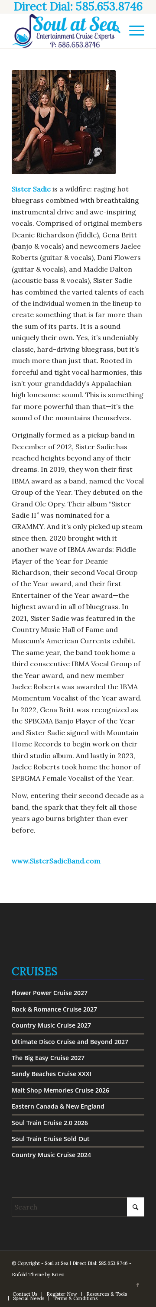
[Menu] (132, 30)
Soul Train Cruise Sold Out (51, 1139)
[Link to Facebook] (137, 1284)
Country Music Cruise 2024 (51, 1155)
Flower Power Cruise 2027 (50, 993)
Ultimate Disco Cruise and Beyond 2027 (70, 1042)
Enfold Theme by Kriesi (38, 1274)
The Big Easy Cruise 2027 (48, 1058)
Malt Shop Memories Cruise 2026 (60, 1090)
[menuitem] (112, 30)
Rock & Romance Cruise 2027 (54, 1009)
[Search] (112, 30)
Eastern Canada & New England (58, 1106)
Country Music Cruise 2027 (51, 1025)
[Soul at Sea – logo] (65, 30)
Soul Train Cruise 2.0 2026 (50, 1123)
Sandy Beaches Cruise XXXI (51, 1074)
